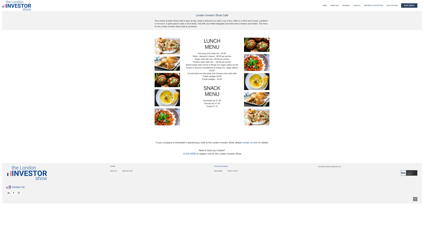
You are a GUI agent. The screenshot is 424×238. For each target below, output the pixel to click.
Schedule (357, 5)
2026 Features (392, 5)
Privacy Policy (232, 171)
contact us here (250, 142)
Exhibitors (334, 5)
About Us (113, 171)
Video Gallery (127, 171)
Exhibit (112, 166)
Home (325, 5)
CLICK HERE (189, 153)
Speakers (346, 5)
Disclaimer (218, 171)
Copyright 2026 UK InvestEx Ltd (329, 166)
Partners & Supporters (373, 5)
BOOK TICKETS (409, 5)
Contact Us (18, 187)
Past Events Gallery (221, 166)
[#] (415, 199)
